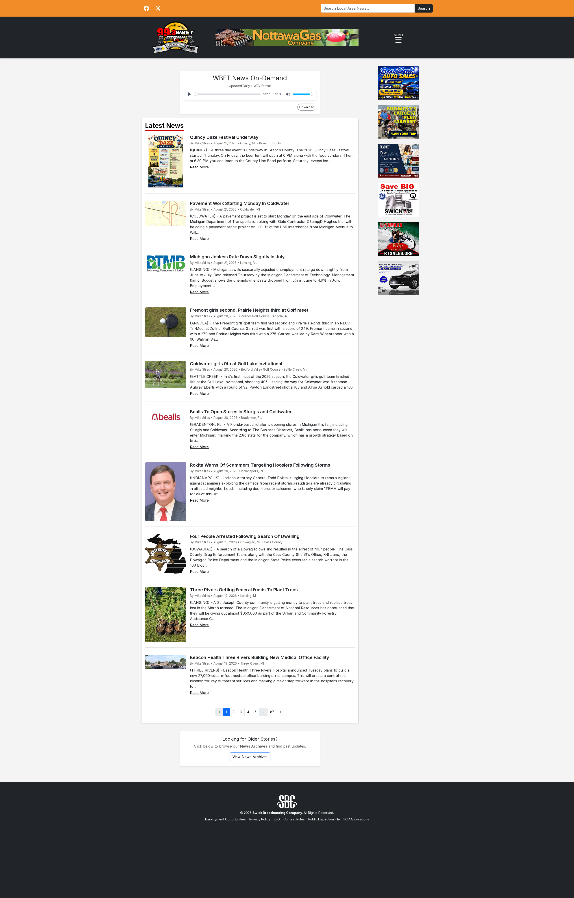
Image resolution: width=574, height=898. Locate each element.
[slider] (227, 94)
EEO (277, 819)
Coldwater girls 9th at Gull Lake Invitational (236, 363)
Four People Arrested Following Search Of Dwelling (245, 536)
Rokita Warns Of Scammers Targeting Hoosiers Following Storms (260, 465)
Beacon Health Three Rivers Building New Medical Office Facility (259, 657)
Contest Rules (294, 819)
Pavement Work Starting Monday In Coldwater (239, 203)
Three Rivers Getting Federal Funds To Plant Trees (244, 589)
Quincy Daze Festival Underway (224, 137)
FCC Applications (356, 819)
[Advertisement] (287, 855)
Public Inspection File (324, 819)
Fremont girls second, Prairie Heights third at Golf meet (249, 310)
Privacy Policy (259, 819)
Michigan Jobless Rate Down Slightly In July (237, 256)
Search (423, 8)
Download (306, 107)
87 (272, 712)
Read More (199, 167)
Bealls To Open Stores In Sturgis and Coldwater (241, 411)
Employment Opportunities (225, 819)
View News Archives (250, 756)
